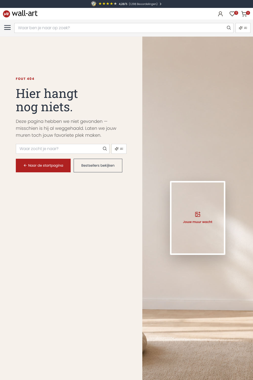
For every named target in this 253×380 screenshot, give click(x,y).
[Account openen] (220, 14)
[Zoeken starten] (228, 28)
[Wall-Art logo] (20, 14)
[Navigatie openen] (7, 27)
